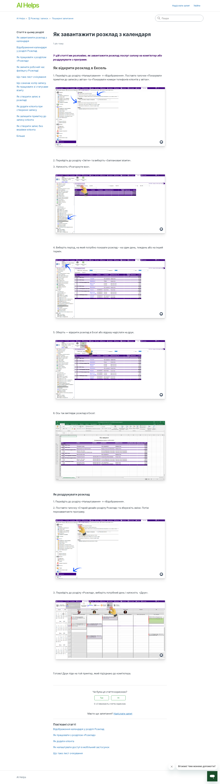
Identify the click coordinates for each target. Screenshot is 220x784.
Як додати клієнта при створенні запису (30, 108)
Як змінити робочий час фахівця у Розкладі (31, 68)
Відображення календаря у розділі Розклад (32, 49)
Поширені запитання (62, 18)
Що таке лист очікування (31, 76)
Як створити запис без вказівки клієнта (30, 128)
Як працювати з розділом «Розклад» (31, 59)
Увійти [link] (197, 5)
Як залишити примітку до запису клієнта (31, 118)
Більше (21, 135)
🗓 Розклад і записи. (38, 18)
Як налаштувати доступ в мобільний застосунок (81, 747)
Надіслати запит (181, 5)
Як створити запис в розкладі (28, 98)
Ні (118, 698)
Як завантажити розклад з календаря (32, 39)
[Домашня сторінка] (28, 6)
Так (101, 698)
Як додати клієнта (63, 741)
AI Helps (21, 18)
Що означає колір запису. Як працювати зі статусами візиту (32, 86)
